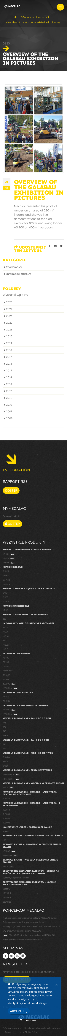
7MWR (6, 571)
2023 (9, 316)
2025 (9, 302)
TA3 (4, 731)
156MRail (7, 897)
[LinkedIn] (11, 956)
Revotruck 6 (11, 774)
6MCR (5, 593)
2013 (9, 384)
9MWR (6, 575)
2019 (9, 343)
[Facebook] (5, 956)
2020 (9, 336)
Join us (7, 1032)
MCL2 (5, 627)
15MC (5, 610)
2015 (9, 370)
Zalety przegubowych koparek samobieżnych (24, 922)
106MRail (7, 889)
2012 (9, 391)
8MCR (5, 597)
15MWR (6, 584)
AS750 (6, 662)
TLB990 (6, 822)
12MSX (8, 554)
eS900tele (10, 688)
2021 (9, 329)
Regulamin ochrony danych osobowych (43, 1028)
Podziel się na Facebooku (49, 246)
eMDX (8, 787)
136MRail (7, 893)
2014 (9, 377)
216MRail (7, 902)
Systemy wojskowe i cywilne (16, 877)
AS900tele (7, 670)
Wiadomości (14, 267)
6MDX (5, 761)
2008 (9, 418)
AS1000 (6, 675)
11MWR (6, 580)
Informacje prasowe (18, 273)
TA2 (4, 727)
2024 (9, 309)
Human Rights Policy (27, 1032)
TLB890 (6, 818)
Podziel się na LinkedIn (55, 246)
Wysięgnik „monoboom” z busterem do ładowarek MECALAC (32, 926)
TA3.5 (5, 735)
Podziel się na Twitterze (61, 246)
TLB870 (6, 810)
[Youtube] (17, 956)
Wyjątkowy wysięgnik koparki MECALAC (22, 931)
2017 (9, 356)
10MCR (6, 601)
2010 (9, 404)
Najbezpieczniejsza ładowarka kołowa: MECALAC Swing (30, 918)
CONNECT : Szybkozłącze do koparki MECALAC (29, 935)
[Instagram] (23, 956)
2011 (9, 397)
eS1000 (9, 683)
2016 (9, 363)
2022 (9, 322)
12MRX (8, 562)
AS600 (6, 657)
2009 (9, 411)
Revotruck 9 (11, 779)
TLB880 (6, 814)
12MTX (8, 558)
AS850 (6, 666)
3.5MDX (6, 757)
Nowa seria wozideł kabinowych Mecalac (22, 939)
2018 (9, 350)
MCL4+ (6, 636)
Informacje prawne (12, 1028)
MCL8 (5, 649)
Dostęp (11, 490)
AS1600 (6, 679)
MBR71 (6, 831)
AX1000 (6, 701)
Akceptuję (18, 1011)
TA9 (4, 748)
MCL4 (5, 631)
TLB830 (6, 798)
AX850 (6, 696)
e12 (4, 619)
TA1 (4, 722)
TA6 (4, 744)
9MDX (5, 766)
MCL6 (5, 640)
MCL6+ (6, 645)
